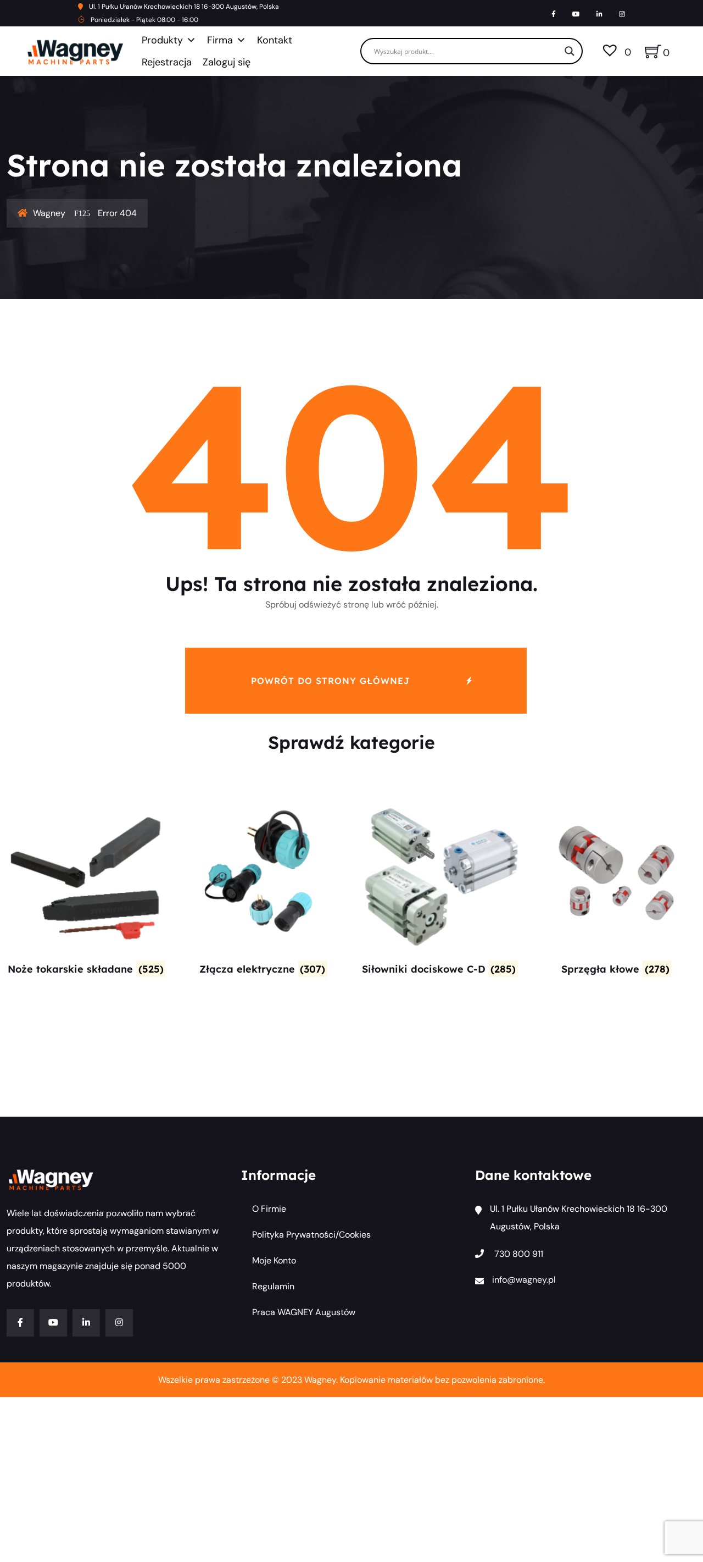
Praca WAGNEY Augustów (303, 1312)
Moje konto (274, 1260)
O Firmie (269, 1209)
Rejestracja (167, 62)
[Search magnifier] (569, 51)
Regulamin (273, 1286)
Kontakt (274, 40)
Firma (220, 40)
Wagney (49, 213)
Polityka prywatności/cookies (311, 1234)
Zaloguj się (226, 62)
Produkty (162, 40)
